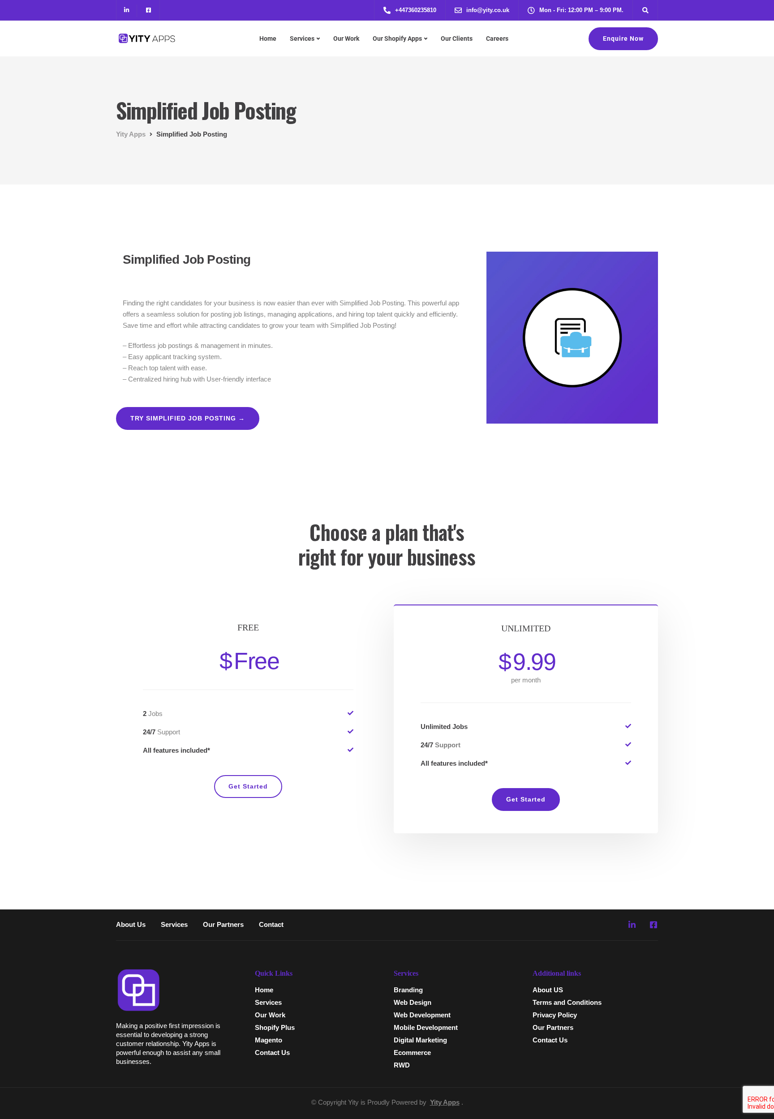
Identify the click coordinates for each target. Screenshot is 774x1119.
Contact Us (272, 1052)
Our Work (346, 38)
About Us (131, 924)
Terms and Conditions (567, 1002)
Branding (408, 990)
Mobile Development (426, 1027)
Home (267, 38)
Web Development (422, 1015)
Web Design (412, 1002)
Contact (271, 924)
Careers (497, 38)
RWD (402, 1065)
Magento (268, 1040)
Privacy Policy (555, 1015)
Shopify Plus (275, 1027)
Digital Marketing (420, 1040)
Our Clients (457, 38)
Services (302, 38)
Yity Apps (445, 1102)
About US (548, 990)
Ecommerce (412, 1052)
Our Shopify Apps (397, 38)
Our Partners (223, 924)
